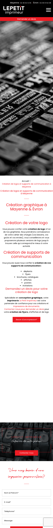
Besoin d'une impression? (26, 319)
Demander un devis (26, 19)
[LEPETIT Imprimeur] (13, 14)
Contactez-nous (26, 453)
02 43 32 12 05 (25, 3)
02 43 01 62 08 (45, 3)
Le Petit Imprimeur (28, 300)
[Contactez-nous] (26, 441)
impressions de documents (26, 306)
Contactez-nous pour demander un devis (24, 309)
